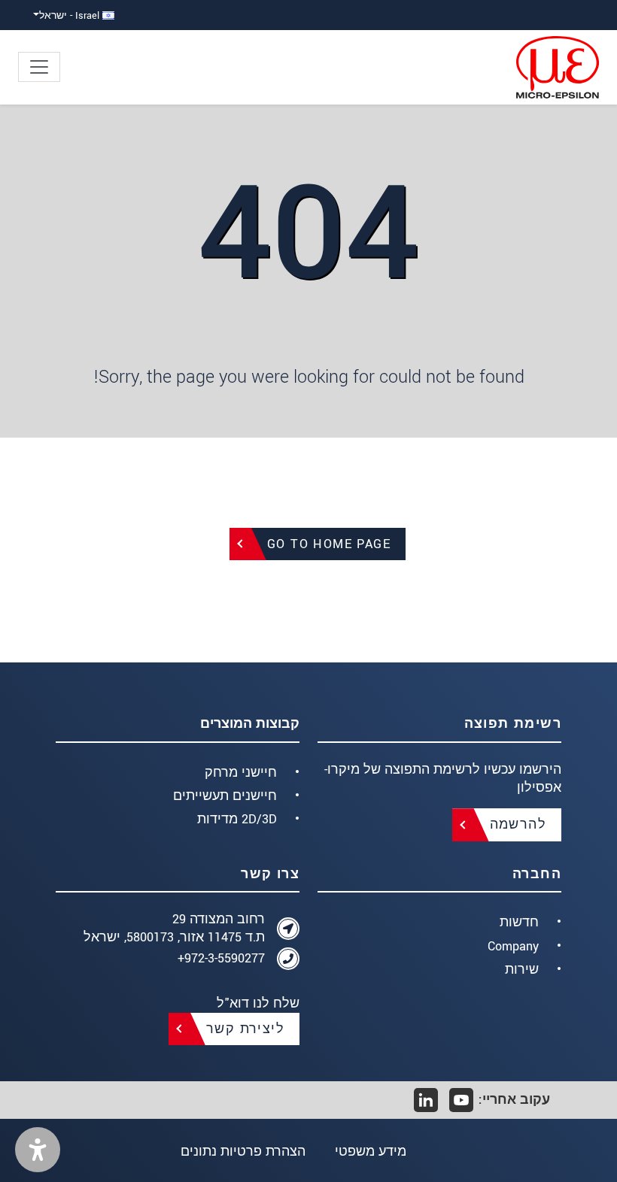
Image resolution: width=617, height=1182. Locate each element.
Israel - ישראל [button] (70, 15)
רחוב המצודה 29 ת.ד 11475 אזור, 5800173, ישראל (174, 928)
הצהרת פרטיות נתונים (243, 1151)
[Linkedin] (426, 1100)
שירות (522, 969)
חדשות (519, 922)
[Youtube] (461, 1100)
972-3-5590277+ (221, 958)
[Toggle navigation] (39, 67)
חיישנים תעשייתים (225, 796)
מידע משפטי (370, 1151)
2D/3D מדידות (237, 819)
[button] (37, 1149)
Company (513, 946)
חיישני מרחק (241, 772)
